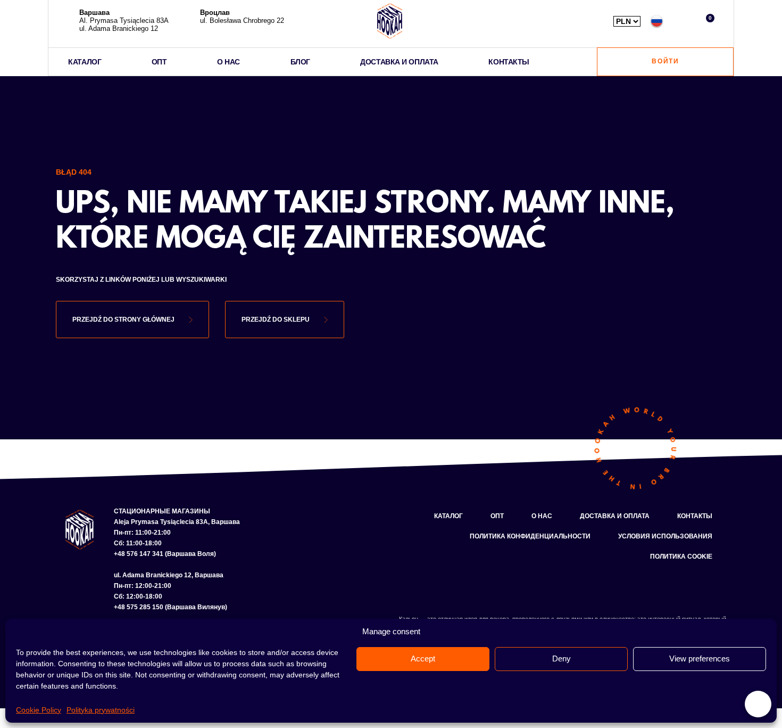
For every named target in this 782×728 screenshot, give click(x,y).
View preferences (699, 658)
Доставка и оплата (615, 516)
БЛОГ (300, 62)
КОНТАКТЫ (508, 62)
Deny (561, 658)
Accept (423, 658)
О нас (541, 516)
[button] (682, 21)
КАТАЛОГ (84, 62)
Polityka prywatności (100, 710)
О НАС (228, 62)
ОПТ (159, 62)
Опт (497, 516)
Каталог (448, 516)
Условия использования (665, 536)
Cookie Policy (38, 710)
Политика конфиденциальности (530, 536)
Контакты (694, 516)
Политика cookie (681, 556)
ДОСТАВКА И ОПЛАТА (399, 62)
